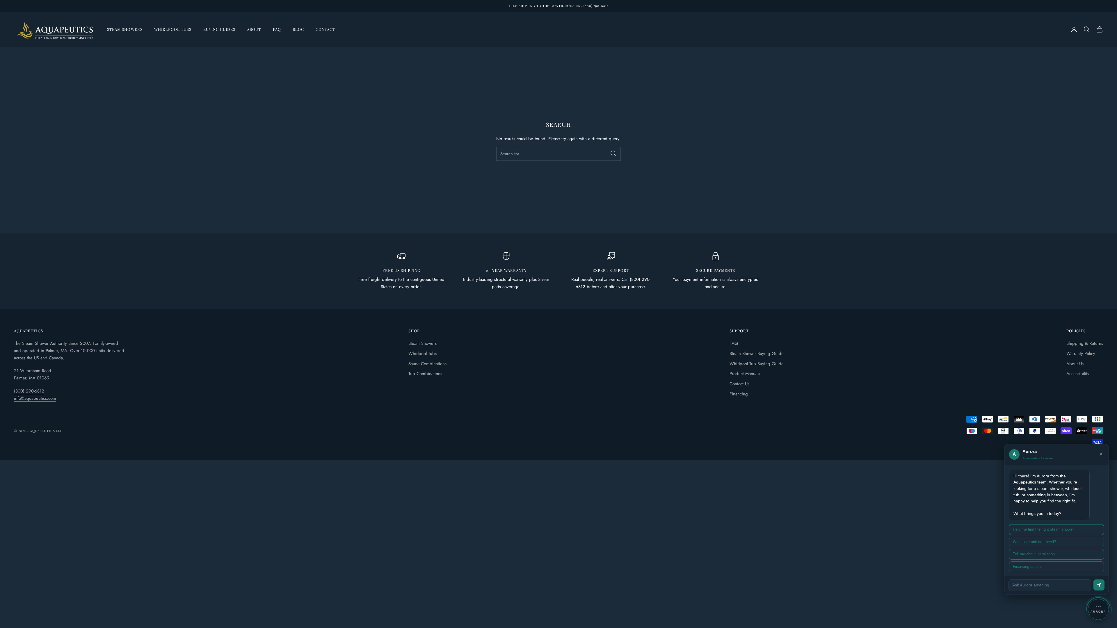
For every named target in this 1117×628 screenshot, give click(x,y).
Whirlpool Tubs (173, 29)
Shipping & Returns (1084, 343)
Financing (739, 394)
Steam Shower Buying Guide (757, 353)
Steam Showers (125, 29)
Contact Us (739, 384)
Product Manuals (745, 373)
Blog (298, 29)
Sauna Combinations (427, 364)
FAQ (277, 29)
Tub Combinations (425, 373)
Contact (325, 29)
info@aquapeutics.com (35, 398)
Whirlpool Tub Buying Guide (757, 364)
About (254, 29)
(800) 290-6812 (29, 391)
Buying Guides (219, 29)
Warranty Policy (1080, 353)
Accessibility (1077, 373)
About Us (1075, 364)
